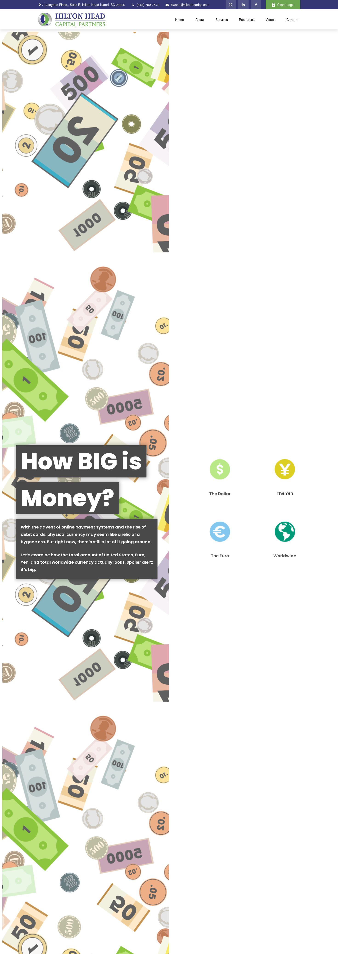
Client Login (286, 4)
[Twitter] (231, 4)
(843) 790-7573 (148, 4)
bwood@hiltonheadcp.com (190, 4)
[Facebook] (256, 4)
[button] (179, 19)
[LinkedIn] (243, 4)
